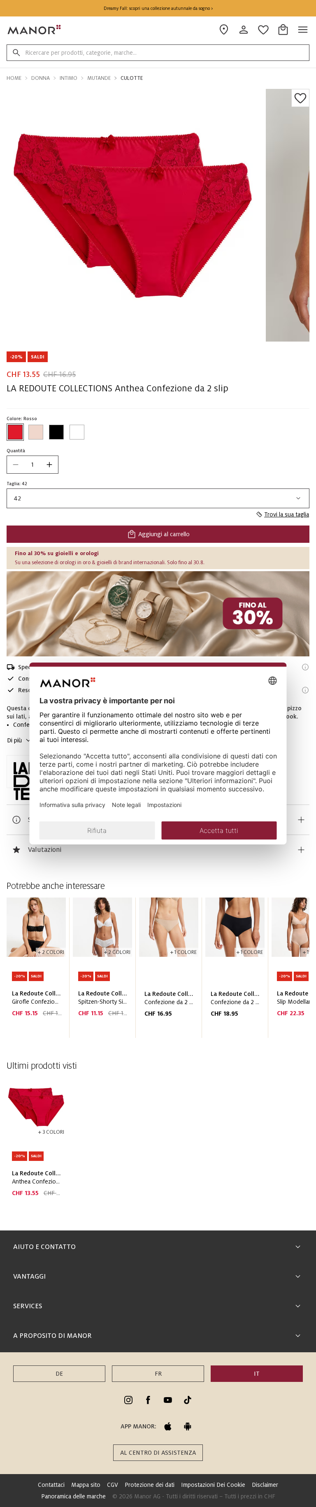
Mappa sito (85, 1484)
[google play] (187, 1426)
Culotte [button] (132, 78)
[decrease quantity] (15, 464)
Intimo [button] (68, 78)
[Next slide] (280, 971)
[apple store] (168, 1426)
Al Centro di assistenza (158, 1452)
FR (158, 1373)
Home (14, 78)
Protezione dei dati (149, 1484)
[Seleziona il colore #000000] (56, 432)
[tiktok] (187, 1400)
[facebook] (148, 1400)
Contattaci (51, 1484)
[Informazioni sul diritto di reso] (305, 690)
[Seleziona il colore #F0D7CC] (35, 432)
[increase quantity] (49, 464)
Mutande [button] (99, 78)
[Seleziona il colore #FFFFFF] (77, 432)
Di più (14, 740)
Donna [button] (40, 78)
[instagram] (128, 1400)
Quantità (16, 450)
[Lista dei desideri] (300, 98)
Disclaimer (265, 1484)
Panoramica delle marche (73, 1496)
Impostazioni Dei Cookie (213, 1484)
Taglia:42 (17, 483)
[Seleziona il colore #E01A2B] (15, 432)
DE (59, 1373)
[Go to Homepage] (35, 29)
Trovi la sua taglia (286, 514)
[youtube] (168, 1400)
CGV (112, 1484)
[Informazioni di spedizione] (305, 667)
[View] (158, 613)
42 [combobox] (17, 498)
